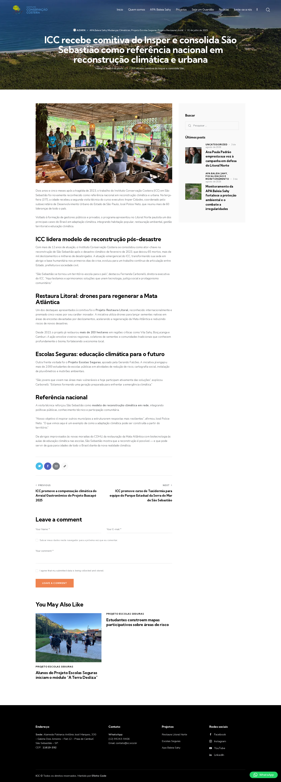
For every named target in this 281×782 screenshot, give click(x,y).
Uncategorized (216, 144)
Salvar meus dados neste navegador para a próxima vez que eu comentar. (79, 540)
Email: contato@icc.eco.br (122, 743)
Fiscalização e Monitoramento (217, 177)
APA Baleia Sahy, (217, 173)
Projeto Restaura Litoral (170, 30)
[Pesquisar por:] (212, 125)
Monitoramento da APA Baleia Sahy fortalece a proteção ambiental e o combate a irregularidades (221, 197)
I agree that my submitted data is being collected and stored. (72, 570)
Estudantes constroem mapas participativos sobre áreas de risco (137, 622)
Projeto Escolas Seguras (144, 30)
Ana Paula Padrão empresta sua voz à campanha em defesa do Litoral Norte (221, 158)
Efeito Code (99, 776)
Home (98, 68)
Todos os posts (114, 68)
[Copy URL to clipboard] (64, 466)
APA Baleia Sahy (98, 30)
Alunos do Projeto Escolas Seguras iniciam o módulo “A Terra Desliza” (67, 675)
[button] (264, 775)
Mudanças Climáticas (119, 30)
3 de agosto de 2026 (221, 146)
